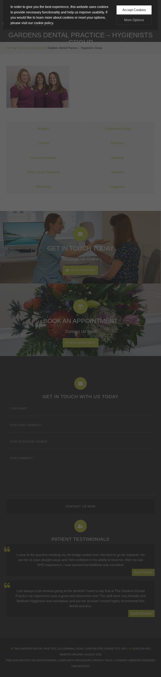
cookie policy (43, 23)
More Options (134, 20)
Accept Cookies (134, 10)
